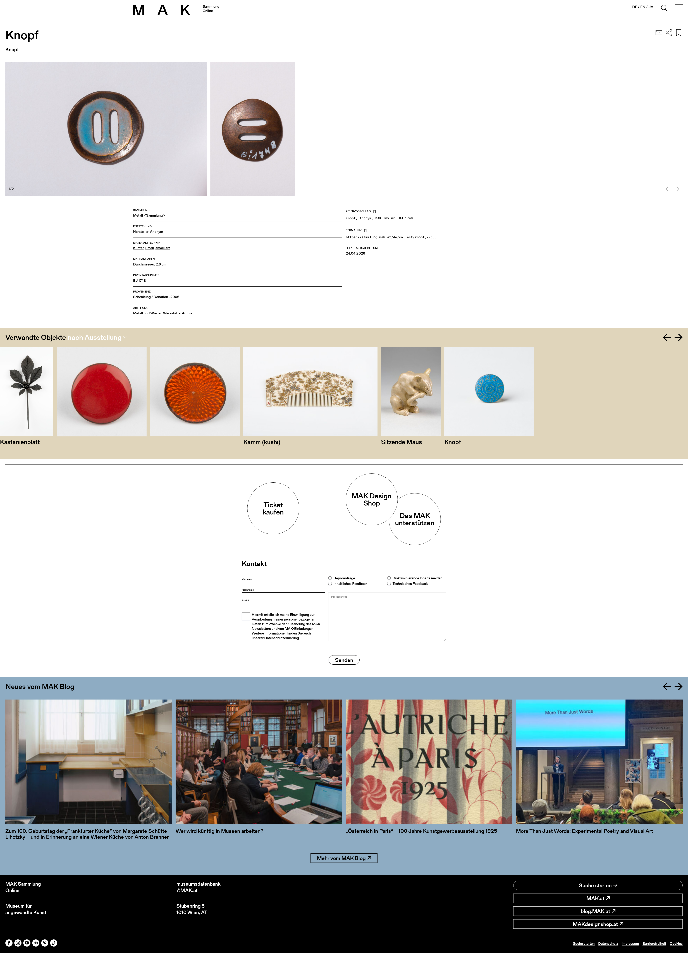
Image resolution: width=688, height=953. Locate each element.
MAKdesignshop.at (595, 924)
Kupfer (138, 248)
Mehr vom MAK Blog (341, 858)
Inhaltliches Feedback (350, 583)
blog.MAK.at (595, 911)
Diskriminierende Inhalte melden (417, 578)
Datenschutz (608, 943)
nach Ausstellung (95, 337)
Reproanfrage (344, 578)
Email (149, 248)
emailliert (163, 248)
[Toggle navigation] (679, 8)
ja (651, 6)
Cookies (676, 943)
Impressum (630, 943)
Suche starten (595, 885)
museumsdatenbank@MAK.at (198, 887)
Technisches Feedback (410, 583)
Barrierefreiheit (654, 943)
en (642, 6)
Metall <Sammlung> (149, 215)
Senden (344, 660)
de (634, 6)
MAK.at (595, 898)
